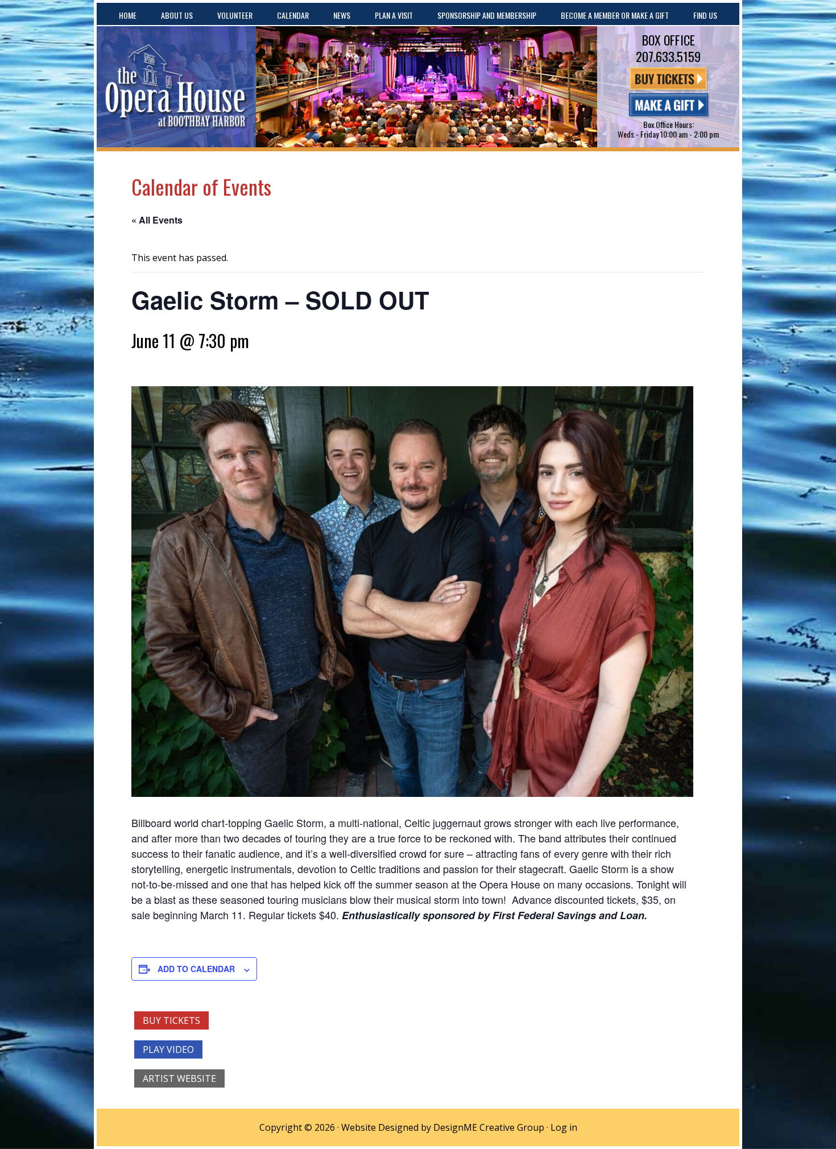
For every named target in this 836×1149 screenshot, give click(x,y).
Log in (564, 1127)
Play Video (168, 1049)
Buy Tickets (171, 1020)
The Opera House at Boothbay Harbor (176, 87)
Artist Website (179, 1078)
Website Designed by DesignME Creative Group (442, 1127)
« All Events (157, 219)
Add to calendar (196, 968)
